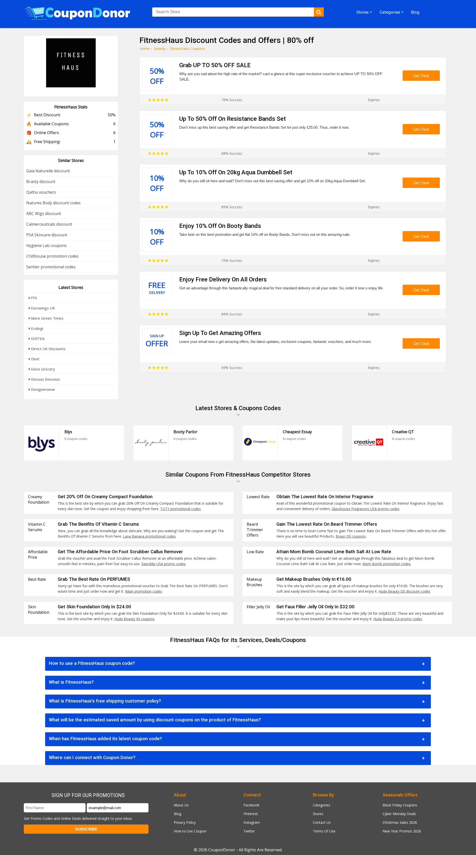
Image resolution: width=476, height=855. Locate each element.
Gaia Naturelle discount (48, 171)
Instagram (251, 822)
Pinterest (250, 813)
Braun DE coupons (351, 536)
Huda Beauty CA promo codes (397, 618)
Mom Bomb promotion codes (386, 563)
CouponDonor (221, 850)
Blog (177, 813)
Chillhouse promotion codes (52, 256)
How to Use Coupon (190, 831)
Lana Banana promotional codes (149, 536)
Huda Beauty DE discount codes (404, 591)
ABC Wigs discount (43, 213)
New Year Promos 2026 (402, 831)
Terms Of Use (324, 831)
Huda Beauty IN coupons (134, 618)
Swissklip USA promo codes (163, 563)
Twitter (249, 831)
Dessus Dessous (45, 379)
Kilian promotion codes (143, 591)
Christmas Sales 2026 (400, 822)
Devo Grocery (42, 368)
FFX (33, 297)
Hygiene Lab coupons (46, 245)
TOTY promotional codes (180, 508)
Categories (321, 805)
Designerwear (42, 389)
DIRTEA (37, 338)
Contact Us (322, 822)
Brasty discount (40, 181)
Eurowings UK (42, 307)
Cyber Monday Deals (399, 813)
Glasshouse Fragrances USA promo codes (365, 508)
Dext (34, 358)
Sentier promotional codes (51, 267)
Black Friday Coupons (400, 805)
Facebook (251, 805)
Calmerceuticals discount (49, 224)
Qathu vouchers (41, 192)
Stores (318, 813)
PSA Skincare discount (46, 235)
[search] (319, 12)
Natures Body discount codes (53, 203)
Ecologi (36, 328)
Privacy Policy (185, 822)
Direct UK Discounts (47, 348)
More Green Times (46, 318)
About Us (181, 805)
